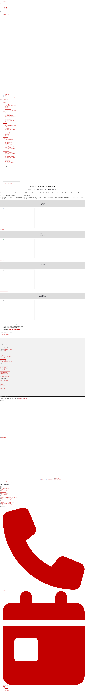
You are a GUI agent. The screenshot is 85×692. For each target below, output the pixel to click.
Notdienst (7, 143)
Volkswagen (7, 104)
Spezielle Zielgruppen (9, 120)
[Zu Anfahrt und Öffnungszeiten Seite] (6, 498)
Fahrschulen (7, 128)
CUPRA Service (8, 109)
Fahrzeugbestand (8, 113)
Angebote (5, 123)
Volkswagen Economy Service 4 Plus (12, 146)
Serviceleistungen (4, 368)
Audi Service (7, 106)
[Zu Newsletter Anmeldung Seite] (5, 503)
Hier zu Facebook (4, 380)
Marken (4, 102)
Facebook (5, 8)
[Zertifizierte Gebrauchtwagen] (57, 479)
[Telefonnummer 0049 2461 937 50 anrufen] (2, 501)
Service (4, 138)
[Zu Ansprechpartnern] (4, 493)
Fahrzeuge (5, 111)
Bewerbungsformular (9, 156)
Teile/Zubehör (8, 147)
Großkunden (5, 137)
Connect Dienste (8, 142)
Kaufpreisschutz (8, 118)
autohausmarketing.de (23, 398)
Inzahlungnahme (8, 119)
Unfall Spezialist (8, 144)
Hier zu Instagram (4, 382)
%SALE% (4, 121)
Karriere (6, 155)
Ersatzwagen (7, 160)
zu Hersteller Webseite (7, 183)
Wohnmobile (7, 127)
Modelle (2, 229)
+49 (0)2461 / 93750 (8, 349)
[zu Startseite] (4, 99)
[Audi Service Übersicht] (22, 93)
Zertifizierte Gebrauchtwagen (11, 110)
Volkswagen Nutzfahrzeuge (10, 105)
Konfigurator (2, 260)
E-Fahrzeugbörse (8, 132)
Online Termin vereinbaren (10, 148)
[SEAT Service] (43, 479)
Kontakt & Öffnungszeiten (5, 376)
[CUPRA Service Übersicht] (6, 95)
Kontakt (2, 400)
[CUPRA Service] (50, 479)
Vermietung (5, 158)
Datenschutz (5, 6)
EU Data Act (2, 388)
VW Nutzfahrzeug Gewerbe (10, 125)
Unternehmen (6, 151)
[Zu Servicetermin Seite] (3, 490)
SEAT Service (7, 107)
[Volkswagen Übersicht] (5, 14)
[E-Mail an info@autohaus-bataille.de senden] (4, 496)
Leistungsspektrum (9, 139)
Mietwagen (7, 161)
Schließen (2, 506)
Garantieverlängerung (9, 115)
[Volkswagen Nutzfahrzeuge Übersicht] (24, 51)
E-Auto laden (7, 133)
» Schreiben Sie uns (4, 334)
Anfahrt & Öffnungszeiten (10, 153)
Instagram (5, 9)
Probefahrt (7, 114)
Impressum (5, 7)
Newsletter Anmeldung (10, 129)
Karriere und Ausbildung (5, 371)
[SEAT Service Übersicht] (6, 94)
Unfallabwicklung (6, 149)
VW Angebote (8, 124)
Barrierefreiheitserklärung (5, 387)
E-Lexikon (7, 134)
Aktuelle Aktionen (4, 367)
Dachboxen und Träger (9, 162)
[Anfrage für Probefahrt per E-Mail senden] (4, 488)
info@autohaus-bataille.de (9, 350)
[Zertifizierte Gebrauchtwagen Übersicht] (9, 97)
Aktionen (7, 141)
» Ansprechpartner (4, 336)
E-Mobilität (5, 130)
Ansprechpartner (8, 152)
